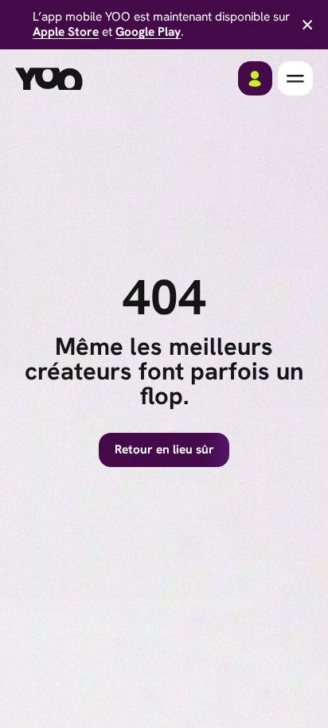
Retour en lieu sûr (164, 449)
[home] (49, 78)
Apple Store (66, 32)
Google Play (148, 32)
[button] (295, 78)
